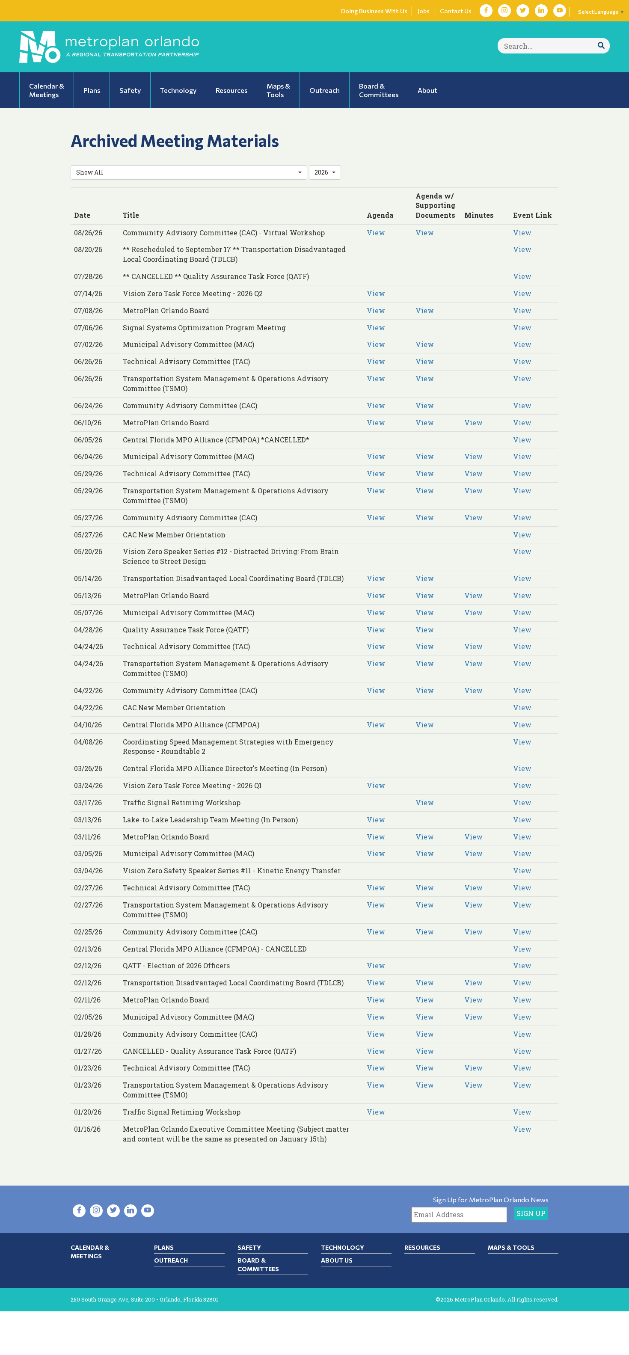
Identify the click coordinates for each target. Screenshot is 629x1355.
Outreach (171, 1260)
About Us (337, 1260)
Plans (164, 1247)
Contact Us (456, 11)
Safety (249, 1247)
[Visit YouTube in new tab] (559, 10)
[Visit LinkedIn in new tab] (541, 10)
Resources (422, 1247)
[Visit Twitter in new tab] (522, 10)
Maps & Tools (511, 1247)
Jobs (424, 11)
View (376, 232)
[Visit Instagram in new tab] (504, 10)
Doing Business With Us (374, 11)
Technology (342, 1247)
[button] (189, 172)
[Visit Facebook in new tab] (486, 10)
